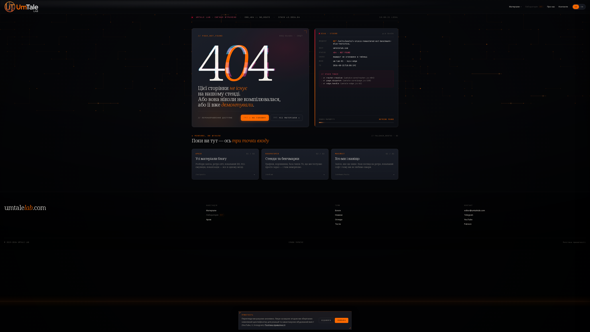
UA (576, 7)
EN (582, 7)
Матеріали (515, 6)
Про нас (551, 6)
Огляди (338, 219)
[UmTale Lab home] (21, 6)
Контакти (563, 6)
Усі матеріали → (286, 118)
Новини (338, 214)
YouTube (468, 219)
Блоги (338, 210)
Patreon (468, 224)
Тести (338, 224)
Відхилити (326, 320)
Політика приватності (574, 242)
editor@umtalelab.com (474, 210)
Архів (208, 219)
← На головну (255, 118)
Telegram (468, 214)
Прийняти (341, 320)
